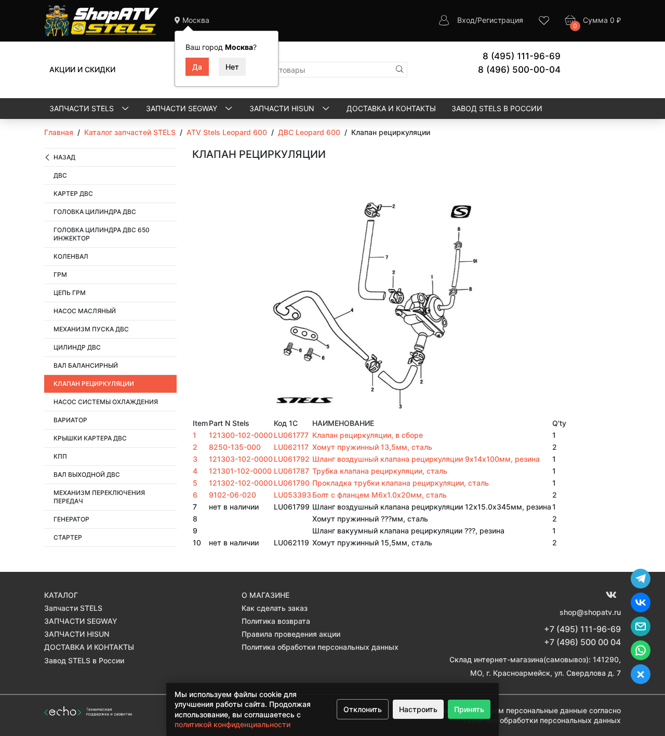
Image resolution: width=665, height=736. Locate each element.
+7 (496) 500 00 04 (582, 642)
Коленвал (71, 256)
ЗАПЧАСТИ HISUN (282, 108)
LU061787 (291, 470)
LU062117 (291, 447)
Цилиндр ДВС (77, 347)
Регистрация (500, 20)
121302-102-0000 (241, 482)
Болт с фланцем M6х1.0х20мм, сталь (379, 494)
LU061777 (291, 435)
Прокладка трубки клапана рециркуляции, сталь (400, 482)
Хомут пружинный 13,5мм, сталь (372, 447)
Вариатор (70, 420)
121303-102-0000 (241, 458)
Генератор (71, 519)
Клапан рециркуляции (94, 383)
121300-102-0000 (241, 435)
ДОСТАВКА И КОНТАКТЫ (391, 108)
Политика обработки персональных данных (320, 647)
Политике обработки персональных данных (542, 720)
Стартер (68, 537)
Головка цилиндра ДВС (95, 212)
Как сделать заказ (275, 608)
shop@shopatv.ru (590, 612)
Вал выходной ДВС (87, 474)
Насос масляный (85, 311)
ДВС (60, 175)
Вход (466, 20)
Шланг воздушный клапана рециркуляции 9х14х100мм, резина (426, 458)
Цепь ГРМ (70, 293)
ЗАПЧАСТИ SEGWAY (182, 108)
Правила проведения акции (291, 634)
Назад (64, 157)
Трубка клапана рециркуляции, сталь (379, 470)
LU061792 (292, 458)
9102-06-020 (232, 494)
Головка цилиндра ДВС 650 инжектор (102, 234)
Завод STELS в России (496, 108)
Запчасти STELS (82, 108)
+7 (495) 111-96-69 (582, 629)
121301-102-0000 (240, 470)
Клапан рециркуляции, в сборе (367, 435)
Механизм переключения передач (99, 497)
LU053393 (292, 494)
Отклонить (362, 709)
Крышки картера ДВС (90, 438)
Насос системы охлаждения (106, 402)
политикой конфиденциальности (232, 724)
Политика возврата (276, 621)
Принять (469, 709)
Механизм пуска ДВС (91, 329)
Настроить (418, 709)
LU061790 (292, 482)
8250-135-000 (235, 447)
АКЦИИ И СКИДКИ (82, 69)
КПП (60, 456)
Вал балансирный (86, 365)
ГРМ (60, 274)
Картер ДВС (73, 193)
